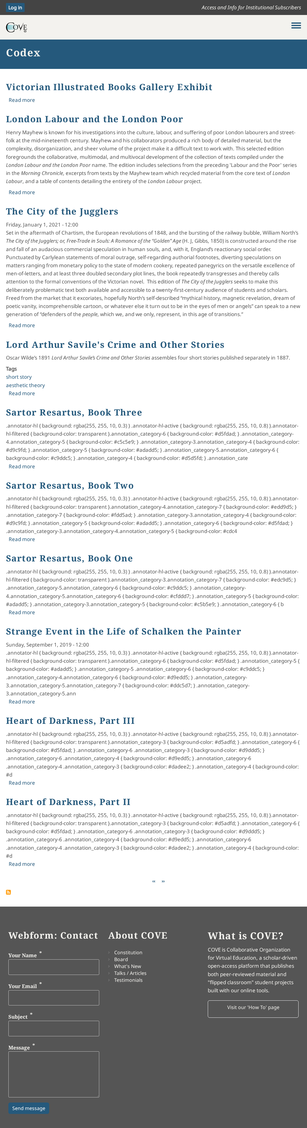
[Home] (148, 27)
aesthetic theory (25, 385)
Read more (22, 99)
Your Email (22, 985)
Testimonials (128, 980)
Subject (18, 1016)
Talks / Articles (130, 973)
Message (19, 1047)
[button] (253, 1009)
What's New (127, 966)
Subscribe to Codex (8, 892)
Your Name (22, 955)
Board (121, 959)
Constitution (128, 952)
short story (19, 376)
